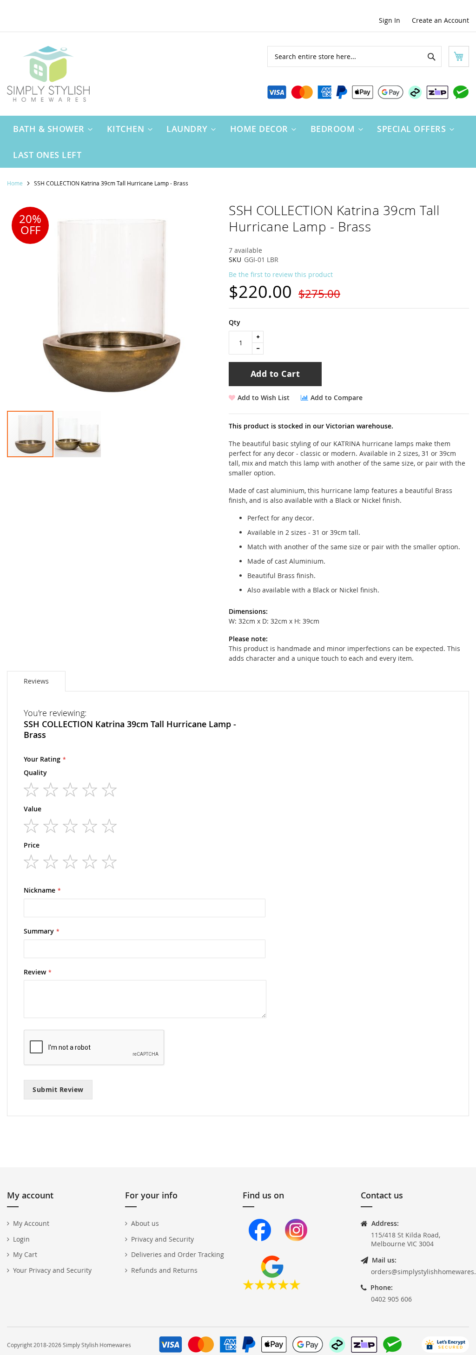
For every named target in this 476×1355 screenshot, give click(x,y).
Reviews (36, 681)
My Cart (25, 1254)
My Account (31, 1223)
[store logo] (48, 74)
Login (21, 1239)
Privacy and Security (162, 1239)
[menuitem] (51, 129)
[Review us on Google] (272, 1287)
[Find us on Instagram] (296, 1250)
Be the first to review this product (281, 274)
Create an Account (440, 20)
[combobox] (354, 56)
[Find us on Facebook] (260, 1250)
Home (15, 183)
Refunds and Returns (164, 1270)
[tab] (36, 681)
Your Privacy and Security (52, 1270)
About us (145, 1223)
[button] (77, 434)
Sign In (389, 20)
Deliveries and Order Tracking (177, 1254)
